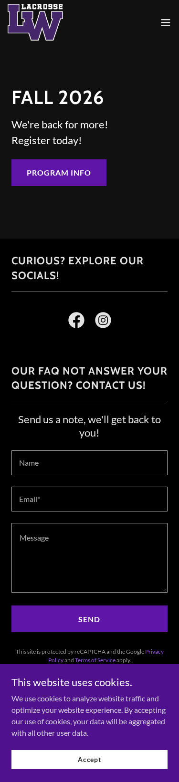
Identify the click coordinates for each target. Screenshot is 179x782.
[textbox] (89, 462)
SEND (89, 619)
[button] (165, 22)
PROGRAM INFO (59, 172)
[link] (35, 22)
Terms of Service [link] (95, 660)
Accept (89, 759)
